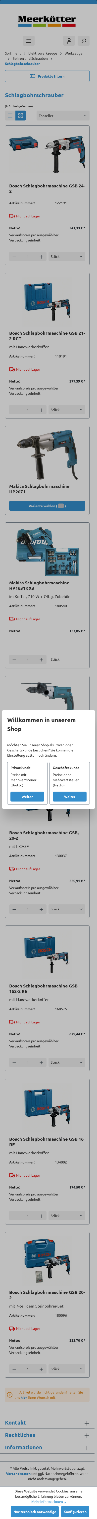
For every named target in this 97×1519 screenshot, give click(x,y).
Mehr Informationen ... (48, 1501)
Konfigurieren (75, 1511)
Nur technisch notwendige (34, 1511)
